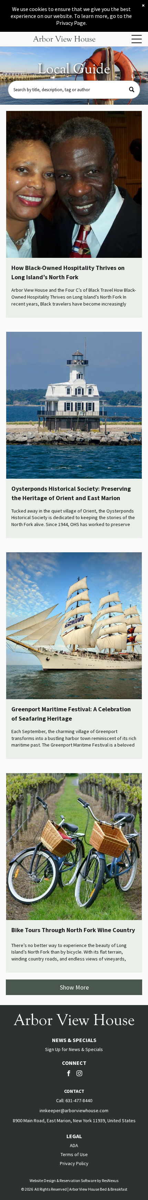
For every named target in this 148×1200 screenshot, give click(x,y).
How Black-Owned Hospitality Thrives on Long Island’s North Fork (68, 272)
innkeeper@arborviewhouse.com (74, 1110)
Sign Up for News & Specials (74, 1049)
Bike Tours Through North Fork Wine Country (73, 930)
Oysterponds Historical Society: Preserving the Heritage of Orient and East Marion (71, 493)
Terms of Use (74, 1154)
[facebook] (68, 1074)
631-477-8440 (78, 1100)
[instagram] (79, 1074)
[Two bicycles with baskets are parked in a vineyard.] (74, 846)
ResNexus (110, 1180)
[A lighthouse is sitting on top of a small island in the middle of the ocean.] (74, 405)
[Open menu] (136, 39)
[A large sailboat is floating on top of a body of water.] (74, 625)
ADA (74, 1145)
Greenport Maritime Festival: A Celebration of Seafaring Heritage (71, 713)
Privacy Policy (74, 1163)
